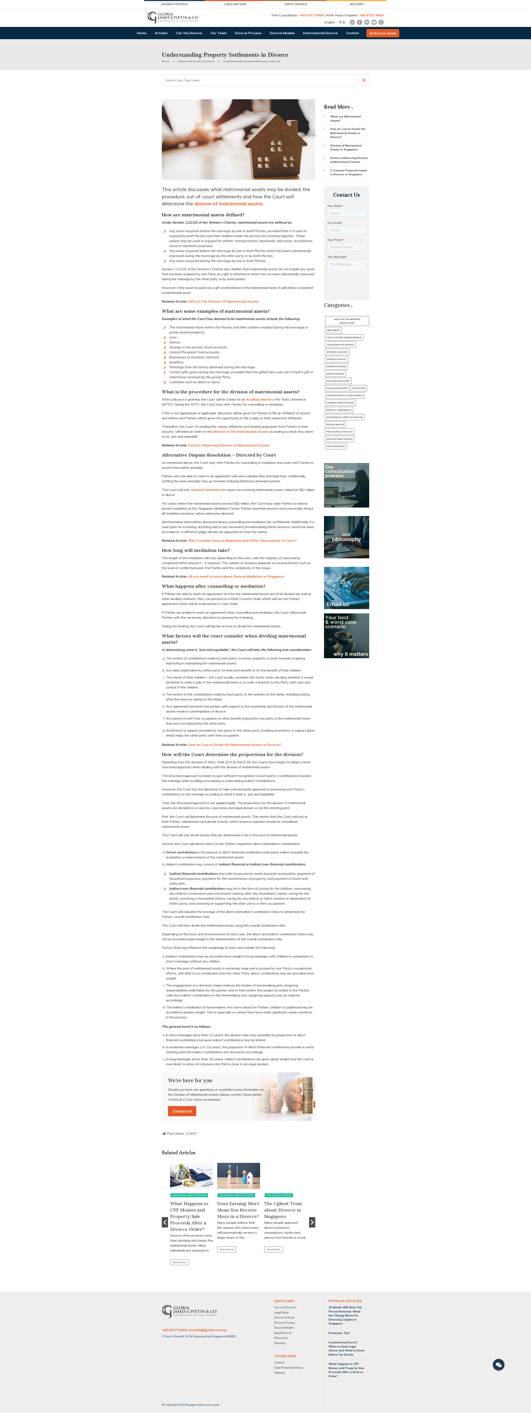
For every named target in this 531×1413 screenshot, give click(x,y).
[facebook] (359, 22)
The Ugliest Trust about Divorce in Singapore (283, 1210)
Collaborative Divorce (340, 345)
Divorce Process (248, 33)
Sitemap (279, 1372)
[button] (165, 1222)
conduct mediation (205, 490)
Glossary (280, 1342)
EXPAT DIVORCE (296, 4)
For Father (358, 388)
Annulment (333, 330)
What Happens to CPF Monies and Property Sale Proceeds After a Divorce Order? (189, 1216)
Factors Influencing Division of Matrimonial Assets (229, 445)
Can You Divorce (189, 33)
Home (141, 33)
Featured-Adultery (338, 381)
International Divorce (320, 33)
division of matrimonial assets (228, 204)
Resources (281, 1337)
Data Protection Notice (288, 1367)
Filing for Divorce (337, 388)
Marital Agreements (339, 410)
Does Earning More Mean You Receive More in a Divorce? (238, 1210)
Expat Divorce (283, 1332)
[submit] (364, 80)
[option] (191, 1216)
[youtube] (374, 22)
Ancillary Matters (260, 399)
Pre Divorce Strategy (278, 1195)
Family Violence (336, 374)
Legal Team (281, 1312)
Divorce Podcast (337, 359)
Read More (179, 1262)
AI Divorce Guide (382, 33)
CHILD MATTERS (235, 4)
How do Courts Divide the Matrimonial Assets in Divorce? (234, 745)
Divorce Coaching (337, 352)
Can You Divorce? (285, 1307)
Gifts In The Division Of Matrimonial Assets (223, 301)
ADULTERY (357, 4)
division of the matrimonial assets (241, 431)
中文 (342, 22)
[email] (352, 22)
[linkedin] (366, 22)
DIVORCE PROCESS (174, 4)
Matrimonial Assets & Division (189, 1195)
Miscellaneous (335, 424)
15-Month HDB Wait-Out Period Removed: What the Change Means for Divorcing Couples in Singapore (345, 1315)
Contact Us (182, 1111)
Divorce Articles (284, 1317)
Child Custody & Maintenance (344, 337)
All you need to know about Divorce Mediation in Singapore (236, 576)
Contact (352, 33)
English (329, 22)
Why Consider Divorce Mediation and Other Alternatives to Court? (242, 540)
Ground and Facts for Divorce (345, 395)
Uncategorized (336, 446)
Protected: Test (339, 1332)
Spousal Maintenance (340, 439)
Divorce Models (282, 33)
